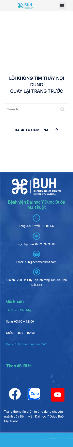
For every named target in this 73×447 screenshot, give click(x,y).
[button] (62, 5)
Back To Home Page (33, 130)
